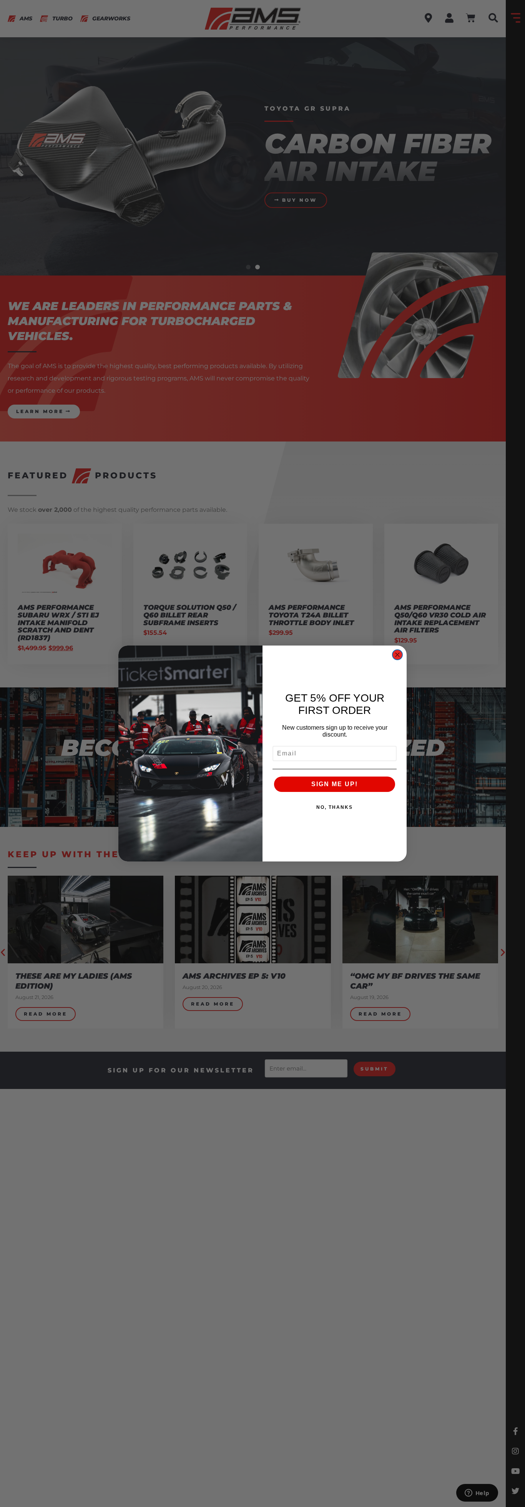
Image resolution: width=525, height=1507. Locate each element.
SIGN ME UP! (334, 784)
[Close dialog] (397, 654)
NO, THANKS (334, 807)
